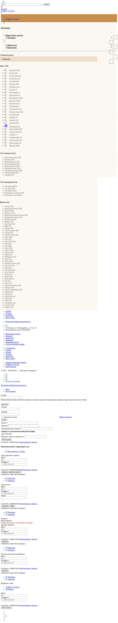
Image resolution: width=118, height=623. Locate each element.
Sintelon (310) (9, 287)
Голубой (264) (14, 81)
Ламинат (11, 38)
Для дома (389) (10, 188)
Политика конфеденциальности (18, 322)
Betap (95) (8, 226)
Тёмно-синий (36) (15, 132)
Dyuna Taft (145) (10, 241)
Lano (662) (8, 268)
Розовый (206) (14, 114)
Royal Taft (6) (9, 279)
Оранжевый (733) (15, 109)
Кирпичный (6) (14, 92)
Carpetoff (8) (9, 232)
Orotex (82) (8, 274)
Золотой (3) (13, 90)
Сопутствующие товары (15, 344)
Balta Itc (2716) (10, 213)
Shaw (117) (8, 283)
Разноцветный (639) (16, 112)
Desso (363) (8, 237)
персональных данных (28, 442)
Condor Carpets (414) (12, 235)
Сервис (8, 350)
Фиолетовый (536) (15, 140)
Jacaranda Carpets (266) (12, 263)
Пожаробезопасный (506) (13, 170)
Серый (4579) (14, 120)
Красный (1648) (14, 101)
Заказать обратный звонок (16, 362)
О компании (10, 348)
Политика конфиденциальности (13, 385)
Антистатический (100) (13, 157)
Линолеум (12, 45)
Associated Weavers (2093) (13, 208)
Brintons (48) (9, 228)
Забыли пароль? (65, 417)
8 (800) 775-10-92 (7, 11)
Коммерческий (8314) (12, 166)
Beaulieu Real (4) (10, 219)
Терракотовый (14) (15, 137)
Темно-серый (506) (15, 129)
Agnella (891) (9, 206)
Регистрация (10, 391)
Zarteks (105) (9, 307)
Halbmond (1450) (10, 257)
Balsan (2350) (9, 211)
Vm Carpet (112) (10, 303)
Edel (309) (8, 243)
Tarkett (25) (8, 294)
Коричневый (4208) (16, 98)
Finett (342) (8, 248)
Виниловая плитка (14, 35)
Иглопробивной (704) (12, 164)
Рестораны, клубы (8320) (13, 195)
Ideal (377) (8, 259)
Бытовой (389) (10, 159)
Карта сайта (10, 318)
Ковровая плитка (12, 342)
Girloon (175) (9, 252)
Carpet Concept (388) (12, 230)
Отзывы (9, 314)
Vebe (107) (8, 300)
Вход (7, 389)
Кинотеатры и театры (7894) (14, 193)
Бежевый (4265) (14, 70)
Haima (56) (8, 254)
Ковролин (12, 47)
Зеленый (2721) (14, 87)
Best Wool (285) (10, 224)
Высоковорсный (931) (12, 162)
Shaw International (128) (13, 285)
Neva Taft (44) (9, 272)
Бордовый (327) (14, 78)
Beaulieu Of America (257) (13, 217)
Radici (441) (9, 276)
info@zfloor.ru (11, 367)
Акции (8, 311)
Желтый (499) (14, 84)
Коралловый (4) (14, 95)
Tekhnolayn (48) (10, 296)
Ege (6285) (8, 246)
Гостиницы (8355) (11, 186)
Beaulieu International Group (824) (16, 215)
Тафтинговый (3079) (12, 173)
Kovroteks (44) (10, 265)
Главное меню (6, 55)
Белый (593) (13, 73)
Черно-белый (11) (15, 143)
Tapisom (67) (9, 292)
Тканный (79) (9, 175)
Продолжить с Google (16, 451)
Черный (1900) (14, 146)
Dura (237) (8, 239)
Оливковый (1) (14, 106)
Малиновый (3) (14, 103)
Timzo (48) (8, 298)
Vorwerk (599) (9, 305)
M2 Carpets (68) (10, 270)
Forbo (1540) (9, 250)
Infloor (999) (9, 261)
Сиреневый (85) (14, 126)
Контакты (9, 316)
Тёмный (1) (13, 134)
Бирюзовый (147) (15, 76)
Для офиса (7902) (11, 190)
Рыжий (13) (13, 117)
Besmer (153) (9, 221)
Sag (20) (7, 281)
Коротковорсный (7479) (13, 168)
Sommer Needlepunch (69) (13, 289)
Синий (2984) (14, 123)
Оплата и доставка (13, 381)
